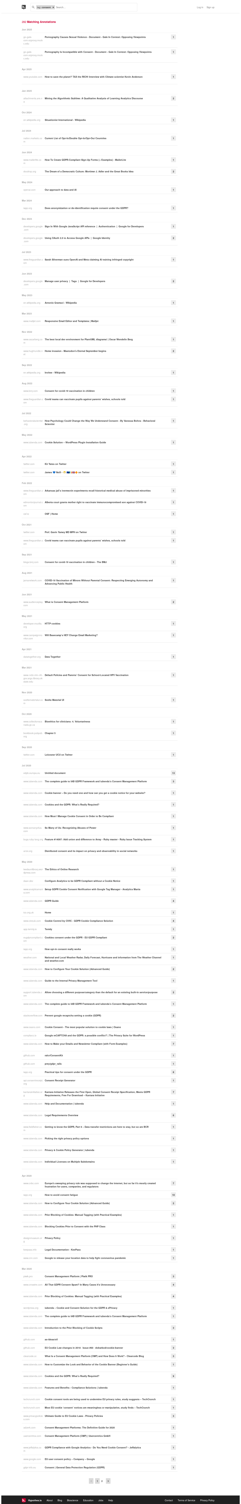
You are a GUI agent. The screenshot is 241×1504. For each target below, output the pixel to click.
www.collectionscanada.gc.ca (32, 723)
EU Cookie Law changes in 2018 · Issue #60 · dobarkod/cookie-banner (84, 1347)
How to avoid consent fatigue (61, 1194)
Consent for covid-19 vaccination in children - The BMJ (76, 562)
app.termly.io (30, 929)
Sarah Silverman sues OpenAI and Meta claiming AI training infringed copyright (89, 259)
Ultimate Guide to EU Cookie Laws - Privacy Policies (74, 1416)
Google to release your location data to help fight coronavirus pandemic (85, 1258)
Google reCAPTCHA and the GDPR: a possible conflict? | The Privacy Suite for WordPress (95, 1035)
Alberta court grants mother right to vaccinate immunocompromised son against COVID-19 (95, 502)
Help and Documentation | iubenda (64, 1103)
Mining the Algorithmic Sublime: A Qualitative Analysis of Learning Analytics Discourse (94, 98)
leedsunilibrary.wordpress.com (33, 871)
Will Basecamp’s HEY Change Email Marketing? (71, 635)
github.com (29, 1055)
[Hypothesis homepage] (26, 7)
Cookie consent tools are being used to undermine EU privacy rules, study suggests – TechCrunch (100, 1399)
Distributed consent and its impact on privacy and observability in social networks (91, 851)
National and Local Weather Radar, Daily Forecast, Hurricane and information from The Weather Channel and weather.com (103, 959)
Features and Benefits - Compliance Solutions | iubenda (76, 1387)
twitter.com (29, 464)
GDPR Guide (52, 900)
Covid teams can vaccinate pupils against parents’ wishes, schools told (85, 399)
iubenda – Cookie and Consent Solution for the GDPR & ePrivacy (81, 1307)
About (50, 1500)
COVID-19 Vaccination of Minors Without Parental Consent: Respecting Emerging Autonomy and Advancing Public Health (99, 582)
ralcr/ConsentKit (54, 1055)
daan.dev (28, 880)
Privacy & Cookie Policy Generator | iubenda (69, 1150)
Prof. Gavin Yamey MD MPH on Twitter (66, 532)
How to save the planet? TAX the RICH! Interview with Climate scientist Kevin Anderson (94, 76)
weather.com (30, 957)
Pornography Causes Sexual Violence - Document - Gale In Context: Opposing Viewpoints (95, 37)
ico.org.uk (28, 912)
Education (88, 1500)
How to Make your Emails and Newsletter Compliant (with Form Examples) (86, 1043)
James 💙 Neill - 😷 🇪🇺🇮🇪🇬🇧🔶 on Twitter (67, 472)
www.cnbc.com (31, 1183)
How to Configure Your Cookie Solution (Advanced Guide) (77, 969)
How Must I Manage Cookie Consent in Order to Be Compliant (79, 816)
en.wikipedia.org (32, 119)
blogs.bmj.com (31, 562)
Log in (200, 7)
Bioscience (72, 1500)
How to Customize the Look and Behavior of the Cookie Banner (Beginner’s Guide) (91, 1364)
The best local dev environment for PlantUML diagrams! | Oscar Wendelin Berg (89, 339)
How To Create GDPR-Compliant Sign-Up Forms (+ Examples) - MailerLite (85, 159)
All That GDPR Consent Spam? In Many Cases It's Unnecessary (80, 1284)
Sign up (210, 7)
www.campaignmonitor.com (32, 636)
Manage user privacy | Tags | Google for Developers (75, 281)
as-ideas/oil (51, 1339)
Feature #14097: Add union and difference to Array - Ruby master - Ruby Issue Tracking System (98, 839)
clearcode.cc (30, 1356)
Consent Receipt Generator (60, 1080)
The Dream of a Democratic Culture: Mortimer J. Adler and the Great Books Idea (89, 171)
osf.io (26, 513)
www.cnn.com (30, 1258)
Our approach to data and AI (61, 189)
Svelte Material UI (54, 699)
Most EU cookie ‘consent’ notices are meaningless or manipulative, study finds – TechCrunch (97, 1407)
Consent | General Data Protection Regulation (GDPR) (75, 1467)
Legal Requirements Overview (61, 1115)
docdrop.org (30, 171)
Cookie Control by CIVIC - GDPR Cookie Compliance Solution (79, 920)
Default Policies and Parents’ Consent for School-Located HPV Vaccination (87, 675)
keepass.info (30, 1249)
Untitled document (55, 773)
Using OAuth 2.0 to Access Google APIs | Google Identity (77, 238)
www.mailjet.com (32, 321)
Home (48, 912)
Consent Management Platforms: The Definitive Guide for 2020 (80, 1427)
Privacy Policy (52, 1238)
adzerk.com (29, 1427)
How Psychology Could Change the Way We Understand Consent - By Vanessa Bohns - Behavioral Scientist (100, 422)
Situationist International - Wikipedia (65, 119)
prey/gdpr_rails (53, 1063)
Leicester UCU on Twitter (58, 754)
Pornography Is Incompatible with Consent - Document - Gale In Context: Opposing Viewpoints (98, 51)
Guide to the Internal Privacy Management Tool (71, 980)
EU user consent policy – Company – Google (70, 1459)
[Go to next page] (108, 1481)
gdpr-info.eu (30, 1467)
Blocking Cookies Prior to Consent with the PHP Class (75, 1226)
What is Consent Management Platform (66, 602)
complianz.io (30, 1035)
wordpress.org (31, 1307)
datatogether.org (32, 656)
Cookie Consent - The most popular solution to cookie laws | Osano (83, 1027)
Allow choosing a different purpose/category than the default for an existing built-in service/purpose (101, 992)
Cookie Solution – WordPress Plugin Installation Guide (75, 442)
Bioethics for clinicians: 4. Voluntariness (67, 721)
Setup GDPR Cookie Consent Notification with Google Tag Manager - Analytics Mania (92, 889)
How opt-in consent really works (63, 949)
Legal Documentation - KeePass (63, 1249)
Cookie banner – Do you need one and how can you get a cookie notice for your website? (95, 793)
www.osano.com (32, 1027)
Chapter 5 (50, 733)
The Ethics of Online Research (62, 869)
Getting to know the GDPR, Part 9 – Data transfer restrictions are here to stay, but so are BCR (97, 1126)
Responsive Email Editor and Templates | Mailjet (72, 321)
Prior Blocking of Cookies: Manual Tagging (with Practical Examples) (83, 1214)
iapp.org (28, 208)
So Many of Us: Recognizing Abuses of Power (70, 827)
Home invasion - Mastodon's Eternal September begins (75, 351)
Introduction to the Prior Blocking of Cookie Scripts (73, 1327)
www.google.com (32, 1459)
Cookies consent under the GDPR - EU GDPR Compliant (76, 937)
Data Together (52, 656)
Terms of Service (186, 1500)
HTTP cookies (52, 623)
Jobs (100, 1500)
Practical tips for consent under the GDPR (68, 1072)
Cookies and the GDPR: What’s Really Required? (72, 804)
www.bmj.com (30, 390)
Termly (48, 929)
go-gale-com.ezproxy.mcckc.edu (33, 40)
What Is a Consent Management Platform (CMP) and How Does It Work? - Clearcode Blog (94, 1356)
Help (110, 1500)
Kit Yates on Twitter (55, 464)
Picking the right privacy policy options (67, 1138)
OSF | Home (51, 513)
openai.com (29, 189)
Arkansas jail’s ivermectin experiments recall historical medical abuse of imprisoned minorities (98, 490)
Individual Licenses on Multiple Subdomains (70, 1161)
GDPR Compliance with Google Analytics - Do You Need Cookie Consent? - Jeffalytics (93, 1447)
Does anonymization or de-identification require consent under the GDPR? (86, 208)
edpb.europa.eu (32, 773)
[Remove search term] (53, 7)
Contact (169, 1500)
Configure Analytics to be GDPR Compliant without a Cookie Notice (82, 880)
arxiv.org (28, 851)
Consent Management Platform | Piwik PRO (69, 1276)
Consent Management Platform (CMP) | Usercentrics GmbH (77, 1435)
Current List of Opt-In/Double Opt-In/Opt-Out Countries (75, 138)
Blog (60, 1500)
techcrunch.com (32, 1399)
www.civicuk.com (32, 920)
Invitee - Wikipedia (55, 372)
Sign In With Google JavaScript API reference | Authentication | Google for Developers (94, 226)
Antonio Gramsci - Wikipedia (61, 302)
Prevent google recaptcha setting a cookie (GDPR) (73, 1015)
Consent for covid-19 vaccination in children (70, 390)
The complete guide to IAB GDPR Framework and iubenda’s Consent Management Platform (96, 781)
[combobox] (95, 7)
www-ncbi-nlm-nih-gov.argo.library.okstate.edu (33, 678)
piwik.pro (28, 1276)
